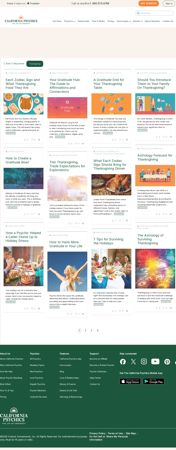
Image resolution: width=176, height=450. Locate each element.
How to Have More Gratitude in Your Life (66, 244)
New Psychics (36, 371)
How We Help (6, 371)
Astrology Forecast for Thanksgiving (154, 157)
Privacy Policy (97, 433)
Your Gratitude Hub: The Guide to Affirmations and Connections (65, 85)
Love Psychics (36, 378)
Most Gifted (5, 384)
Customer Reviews (38, 397)
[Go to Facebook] (123, 361)
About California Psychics (11, 359)
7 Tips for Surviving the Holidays (108, 241)
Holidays (117, 73)
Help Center (95, 378)
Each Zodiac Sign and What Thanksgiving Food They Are (23, 84)
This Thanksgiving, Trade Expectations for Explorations (67, 166)
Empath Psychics (37, 384)
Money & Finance (68, 384)
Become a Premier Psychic (102, 365)
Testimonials (83, 21)
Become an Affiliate (99, 359)
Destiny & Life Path (104, 73)
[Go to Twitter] (134, 361)
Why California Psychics (11, 365)
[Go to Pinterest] (166, 361)
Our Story (57, 21)
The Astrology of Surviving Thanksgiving (150, 239)
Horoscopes (123, 21)
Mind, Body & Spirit (60, 73)
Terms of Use (115, 433)
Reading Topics (37, 365)
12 (71, 313)
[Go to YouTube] (155, 361)
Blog (62, 371)
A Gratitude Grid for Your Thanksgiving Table (109, 84)
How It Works (98, 21)
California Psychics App (70, 359)
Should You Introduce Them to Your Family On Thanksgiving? (154, 84)
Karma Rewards (152, 21)
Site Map (131, 433)
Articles (136, 21)
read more (10, 133)
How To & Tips (7, 390)
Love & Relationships (158, 73)
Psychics (68, 21)
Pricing (111, 21)
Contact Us (168, 21)
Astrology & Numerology (19, 73)
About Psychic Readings (11, 378)
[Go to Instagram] (144, 361)
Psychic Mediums (38, 390)
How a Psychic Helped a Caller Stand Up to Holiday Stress (23, 237)
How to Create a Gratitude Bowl (18, 160)
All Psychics (35, 359)
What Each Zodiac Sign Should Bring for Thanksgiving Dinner (110, 165)
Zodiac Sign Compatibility (114, 154)
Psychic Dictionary (98, 371)
